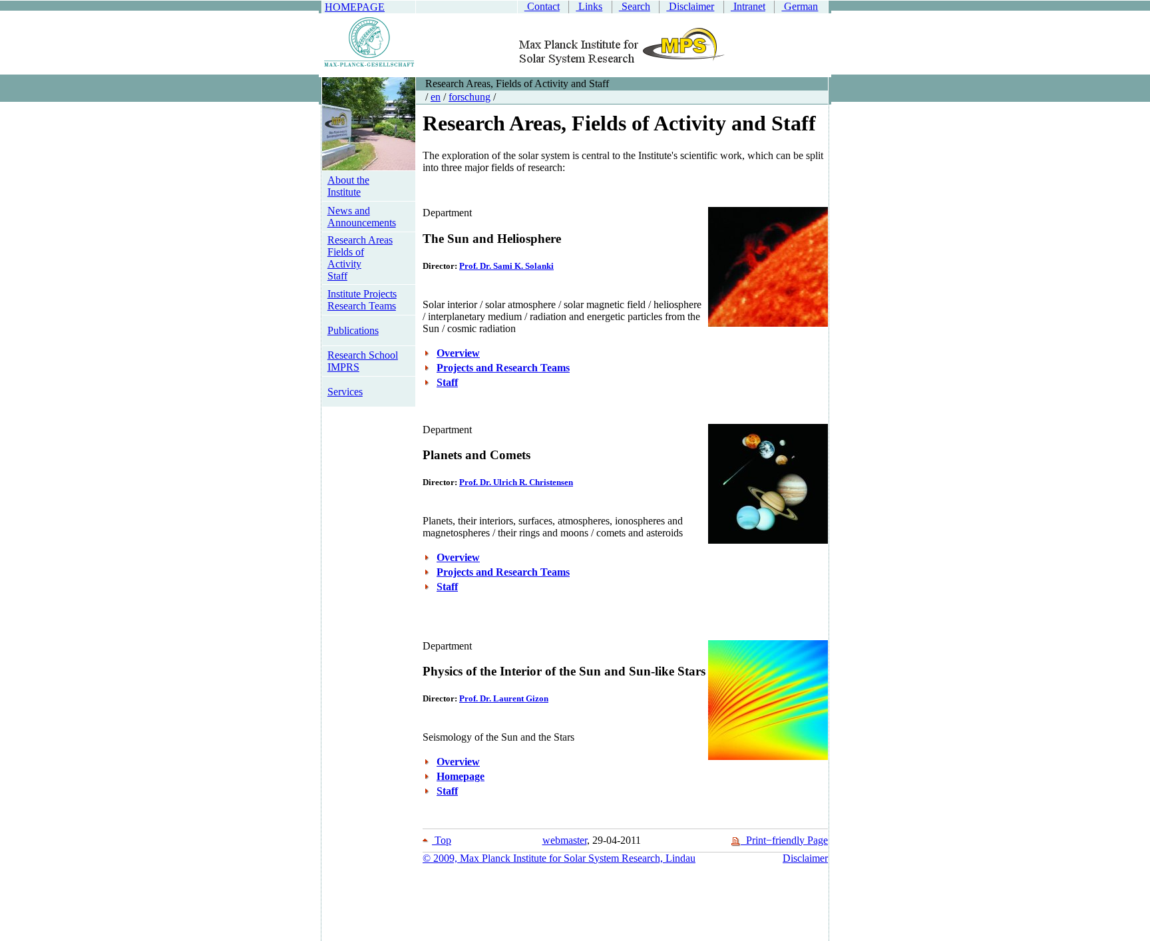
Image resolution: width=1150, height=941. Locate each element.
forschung (469, 96)
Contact (542, 6)
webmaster (564, 840)
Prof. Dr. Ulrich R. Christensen (516, 482)
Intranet (748, 6)
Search (634, 6)
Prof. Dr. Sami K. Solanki (506, 266)
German (799, 6)
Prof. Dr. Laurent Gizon (503, 698)
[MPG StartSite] (369, 63)
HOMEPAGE (355, 7)
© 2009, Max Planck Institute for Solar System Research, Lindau (559, 858)
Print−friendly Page (784, 840)
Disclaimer (690, 6)
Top (441, 840)
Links (589, 6)
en (436, 96)
